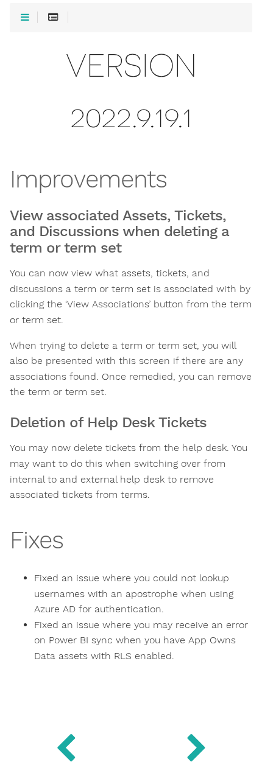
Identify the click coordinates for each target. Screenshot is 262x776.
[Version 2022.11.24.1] (65, 745)
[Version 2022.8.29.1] (196, 745)
